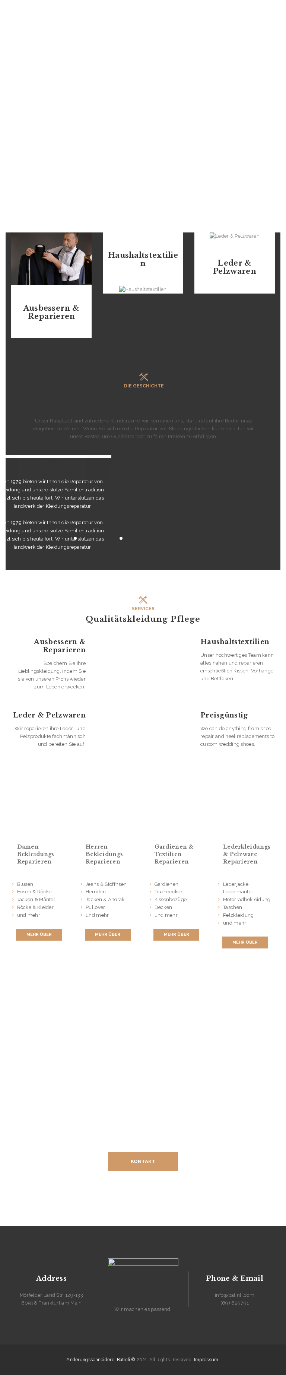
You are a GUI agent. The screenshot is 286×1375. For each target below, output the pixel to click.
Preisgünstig (224, 715)
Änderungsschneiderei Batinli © (100, 1359)
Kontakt (143, 1161)
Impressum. (207, 1359)
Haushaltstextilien (143, 259)
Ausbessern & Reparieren (51, 312)
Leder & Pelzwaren (234, 267)
